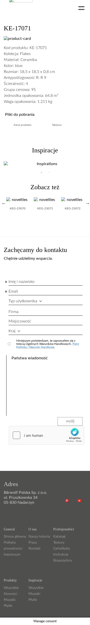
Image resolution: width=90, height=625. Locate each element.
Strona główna (15, 536)
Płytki (8, 606)
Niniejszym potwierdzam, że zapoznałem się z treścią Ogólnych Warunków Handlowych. (47, 344)
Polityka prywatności (13, 545)
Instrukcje (60, 554)
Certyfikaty (61, 548)
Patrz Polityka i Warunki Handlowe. (47, 345)
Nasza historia (39, 536)
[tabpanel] (45, 163)
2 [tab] (48, 172)
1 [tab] (41, 172)
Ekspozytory (62, 560)
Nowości (10, 594)
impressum (12, 554)
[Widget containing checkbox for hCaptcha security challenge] (46, 435)
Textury (58, 542)
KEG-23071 (45, 208)
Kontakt (34, 548)
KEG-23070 (18, 208)
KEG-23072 (72, 208)
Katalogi (59, 536)
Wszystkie (11, 588)
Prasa (32, 542)
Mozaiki (10, 600)
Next (87, 202)
